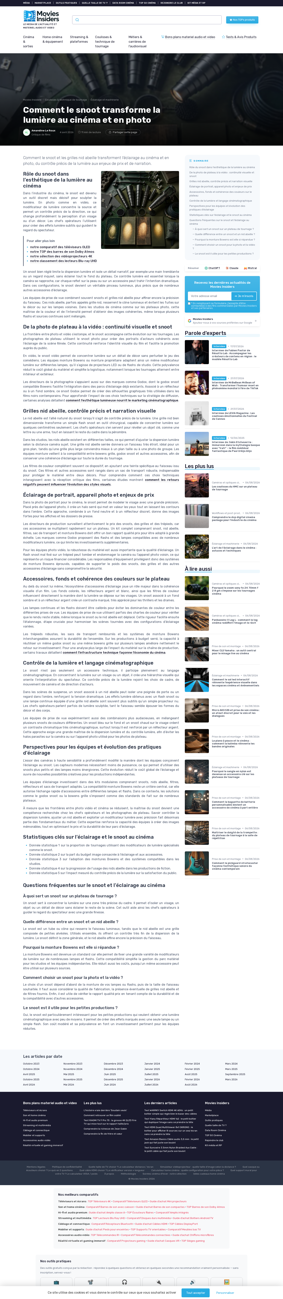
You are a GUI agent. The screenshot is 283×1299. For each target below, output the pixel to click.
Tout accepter (195, 1293)
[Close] (211, 638)
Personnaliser (225, 1293)
